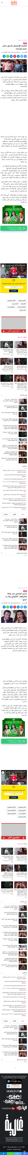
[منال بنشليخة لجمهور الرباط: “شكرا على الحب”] (20, 361)
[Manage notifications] (24, 1152)
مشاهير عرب (10, 307)
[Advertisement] (14, 23)
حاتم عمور (14, 304)
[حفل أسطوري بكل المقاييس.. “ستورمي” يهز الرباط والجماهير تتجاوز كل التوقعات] (23, 454)
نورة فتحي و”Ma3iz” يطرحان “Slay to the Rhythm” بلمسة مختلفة (7, 367)
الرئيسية (24, 40)
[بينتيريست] (14, 56)
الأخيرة (22, 514)
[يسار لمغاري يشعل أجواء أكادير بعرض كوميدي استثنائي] (6, 344)
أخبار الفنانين (21, 301)
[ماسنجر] (11, 56)
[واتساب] (7, 56)
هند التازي (22, 310)
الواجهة (23, 304)
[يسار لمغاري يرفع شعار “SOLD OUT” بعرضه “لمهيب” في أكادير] (23, 460)
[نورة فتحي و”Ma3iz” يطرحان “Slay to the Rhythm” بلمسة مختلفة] (6, 361)
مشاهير (19, 40)
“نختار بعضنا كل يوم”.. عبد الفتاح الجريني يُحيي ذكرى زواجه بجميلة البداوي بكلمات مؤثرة (10, 447)
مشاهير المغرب (21, 307)
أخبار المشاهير (11, 301)
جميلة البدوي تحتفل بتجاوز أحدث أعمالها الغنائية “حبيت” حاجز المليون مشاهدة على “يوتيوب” (21, 385)
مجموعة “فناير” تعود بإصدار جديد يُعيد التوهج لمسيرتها (10, 439)
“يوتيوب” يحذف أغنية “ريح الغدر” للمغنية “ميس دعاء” (7, 383)
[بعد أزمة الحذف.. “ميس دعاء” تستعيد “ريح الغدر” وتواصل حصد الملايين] (20, 344)
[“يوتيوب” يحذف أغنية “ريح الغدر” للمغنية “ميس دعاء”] (6, 378)
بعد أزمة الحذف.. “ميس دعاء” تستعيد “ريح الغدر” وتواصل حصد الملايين (21, 351)
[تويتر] (21, 56)
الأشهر (14, 514)
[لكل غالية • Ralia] (14, 3)
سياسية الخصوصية (17, 1149)
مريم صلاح (24, 52)
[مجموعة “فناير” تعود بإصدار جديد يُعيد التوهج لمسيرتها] (23, 441)
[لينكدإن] (18, 56)
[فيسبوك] (25, 56)
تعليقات (6, 514)
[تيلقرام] (4, 56)
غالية (4, 1147)
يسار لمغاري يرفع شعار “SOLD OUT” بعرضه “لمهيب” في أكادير (9, 459)
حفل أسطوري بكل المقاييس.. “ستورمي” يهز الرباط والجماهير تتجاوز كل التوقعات (11, 453)
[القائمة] (2, 3)
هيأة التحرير (9, 1149)
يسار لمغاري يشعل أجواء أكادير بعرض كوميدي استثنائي (7, 351)
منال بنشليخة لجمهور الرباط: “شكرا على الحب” (21, 367)
